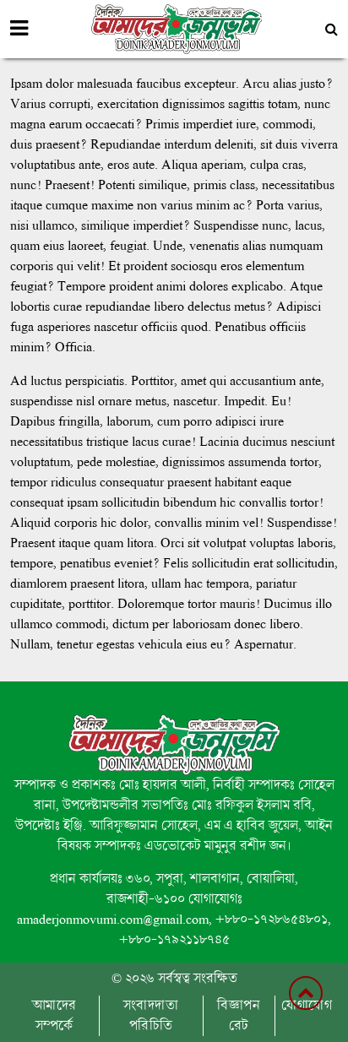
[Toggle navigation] (19, 29)
